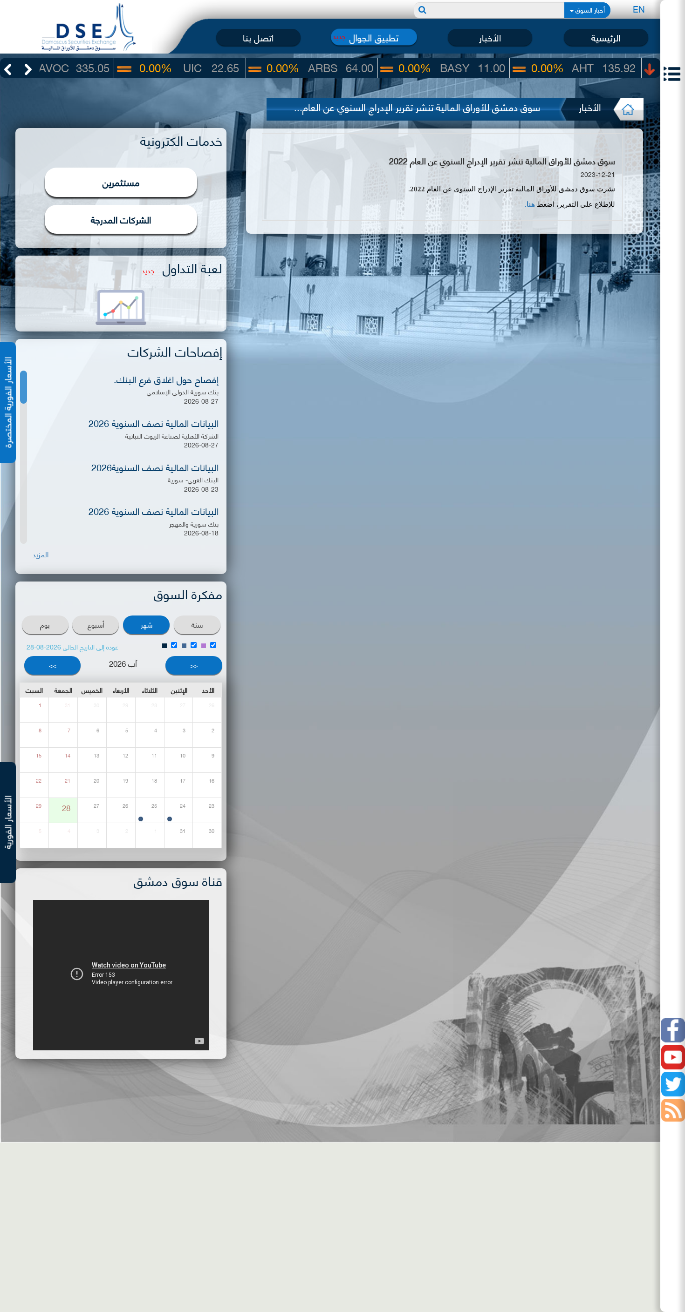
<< (194, 665)
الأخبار (490, 37)
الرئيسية (605, 37)
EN (639, 8)
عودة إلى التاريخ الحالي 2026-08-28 (72, 646)
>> (52, 665)
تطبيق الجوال (374, 37)
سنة (197, 624)
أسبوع (96, 624)
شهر (146, 624)
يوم (45, 624)
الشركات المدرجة (121, 219)
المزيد (40, 554)
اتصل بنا (258, 37)
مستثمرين (121, 181)
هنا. (530, 204)
